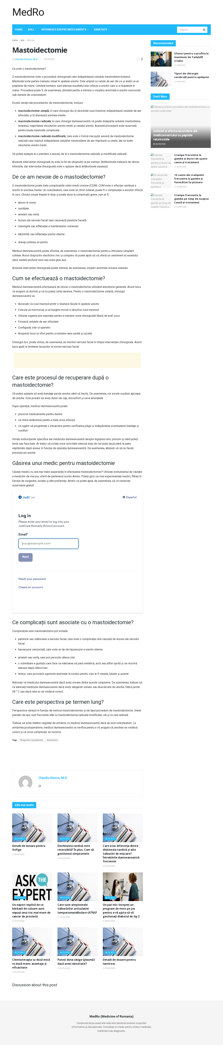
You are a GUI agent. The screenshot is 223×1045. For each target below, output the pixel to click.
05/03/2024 (19, 972)
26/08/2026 (160, 144)
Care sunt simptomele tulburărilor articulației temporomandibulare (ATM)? (77, 908)
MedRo (28, 12)
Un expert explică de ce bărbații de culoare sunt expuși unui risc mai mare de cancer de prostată (31, 910)
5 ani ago (181, 65)
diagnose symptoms (31, 740)
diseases (52, 740)
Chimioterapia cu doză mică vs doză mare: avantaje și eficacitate (31, 963)
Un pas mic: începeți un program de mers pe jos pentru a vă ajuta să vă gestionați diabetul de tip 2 (121, 910)
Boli (31, 29)
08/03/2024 (109, 921)
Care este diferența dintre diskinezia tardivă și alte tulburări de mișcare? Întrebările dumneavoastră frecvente (121, 853)
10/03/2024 (64, 917)
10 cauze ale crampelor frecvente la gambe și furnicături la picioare (189, 178)
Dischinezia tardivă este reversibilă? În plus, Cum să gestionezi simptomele (75, 850)
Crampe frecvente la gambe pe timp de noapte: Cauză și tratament (191, 198)
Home (18, 29)
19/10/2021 (49, 59)
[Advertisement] (147, 11)
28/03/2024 (19, 854)
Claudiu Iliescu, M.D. (26, 59)
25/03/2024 (19, 921)
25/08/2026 (181, 167)
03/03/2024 (64, 968)
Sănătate (100, 29)
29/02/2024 (109, 968)
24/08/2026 (181, 207)
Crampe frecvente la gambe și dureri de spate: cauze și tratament (191, 158)
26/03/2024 (64, 858)
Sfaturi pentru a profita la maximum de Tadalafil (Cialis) (191, 57)
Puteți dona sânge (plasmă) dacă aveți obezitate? (76, 961)
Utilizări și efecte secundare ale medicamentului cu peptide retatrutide (175, 135)
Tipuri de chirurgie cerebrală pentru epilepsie (191, 75)
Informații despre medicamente (63, 29)
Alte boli (31, 40)
